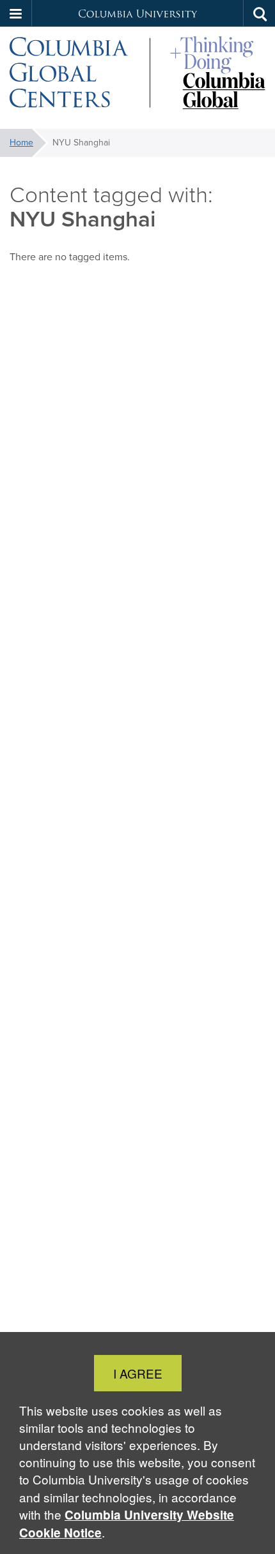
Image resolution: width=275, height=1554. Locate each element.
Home (21, 142)
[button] (16, 13)
